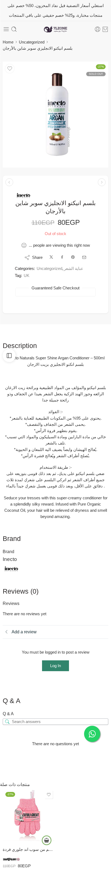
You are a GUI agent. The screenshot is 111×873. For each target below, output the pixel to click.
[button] (46, 840)
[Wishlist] (9, 68)
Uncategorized (31, 42)
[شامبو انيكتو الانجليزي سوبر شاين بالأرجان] (9, 182)
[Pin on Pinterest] (73, 257)
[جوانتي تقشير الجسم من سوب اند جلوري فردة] (28, 815)
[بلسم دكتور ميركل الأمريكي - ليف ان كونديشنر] (102, 182)
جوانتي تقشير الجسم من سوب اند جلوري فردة (28, 849)
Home (8, 42)
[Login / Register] (97, 29)
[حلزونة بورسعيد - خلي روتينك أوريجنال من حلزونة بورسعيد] (55, 29)
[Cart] (105, 29)
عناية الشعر (73, 268)
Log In (55, 665)
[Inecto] (23, 195)
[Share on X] (51, 257)
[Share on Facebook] (62, 257)
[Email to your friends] (84, 257)
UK (26, 275)
